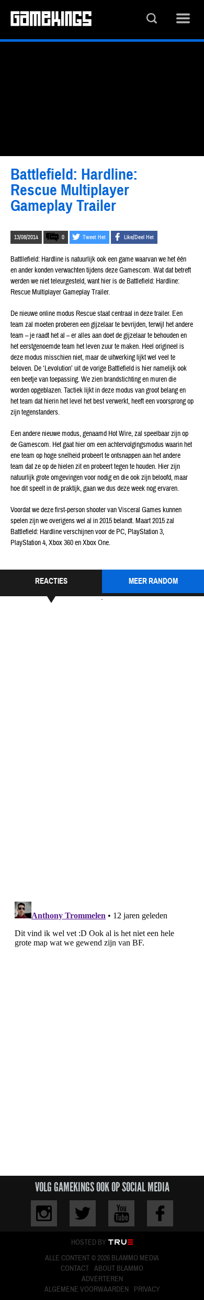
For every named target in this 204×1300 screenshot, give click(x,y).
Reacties (51, 581)
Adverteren (102, 1279)
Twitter (83, 1213)
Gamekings (51, 19)
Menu (183, 19)
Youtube (121, 1213)
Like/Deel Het (139, 237)
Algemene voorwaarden (86, 1289)
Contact (75, 1268)
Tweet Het (94, 237)
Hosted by (88, 1242)
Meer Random (153, 581)
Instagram (44, 1213)
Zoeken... (151, 19)
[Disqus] (102, 750)
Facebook (160, 1213)
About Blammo (118, 1268)
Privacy (147, 1289)
